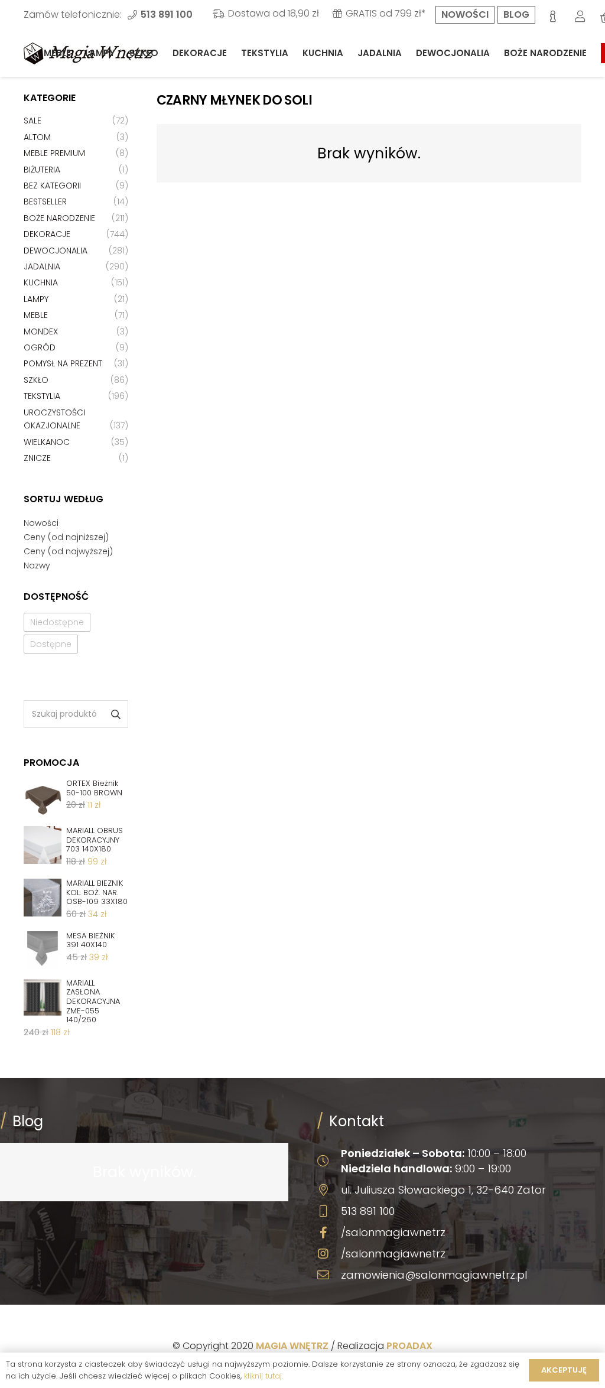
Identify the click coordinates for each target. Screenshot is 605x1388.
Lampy (36, 299)
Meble (36, 315)
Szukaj (115, 714)
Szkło (36, 380)
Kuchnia (41, 282)
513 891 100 (368, 1211)
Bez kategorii (52, 185)
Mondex (41, 331)
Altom (37, 137)
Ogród (40, 347)
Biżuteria (42, 169)
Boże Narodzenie (59, 218)
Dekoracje (47, 234)
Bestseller (45, 201)
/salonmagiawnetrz (393, 1232)
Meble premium (54, 153)
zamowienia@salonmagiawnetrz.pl (434, 1274)
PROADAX (409, 1346)
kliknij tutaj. (263, 1376)
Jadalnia (42, 266)
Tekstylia (42, 396)
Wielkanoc (47, 442)
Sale (32, 120)
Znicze (37, 458)
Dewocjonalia (55, 250)
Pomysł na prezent (63, 363)
